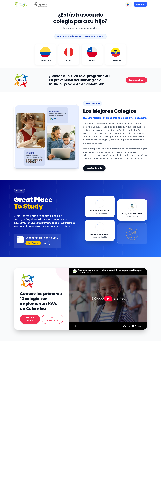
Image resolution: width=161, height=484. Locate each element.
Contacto (140, 4)
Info (46, 243)
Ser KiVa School (30, 318)
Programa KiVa (136, 80)
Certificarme (33, 243)
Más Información (52, 319)
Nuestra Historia (94, 168)
